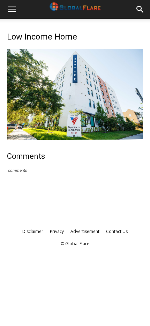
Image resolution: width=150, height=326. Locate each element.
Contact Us (117, 231)
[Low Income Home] (75, 138)
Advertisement (84, 231)
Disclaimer (32, 231)
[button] (12, 9)
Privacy (57, 231)
